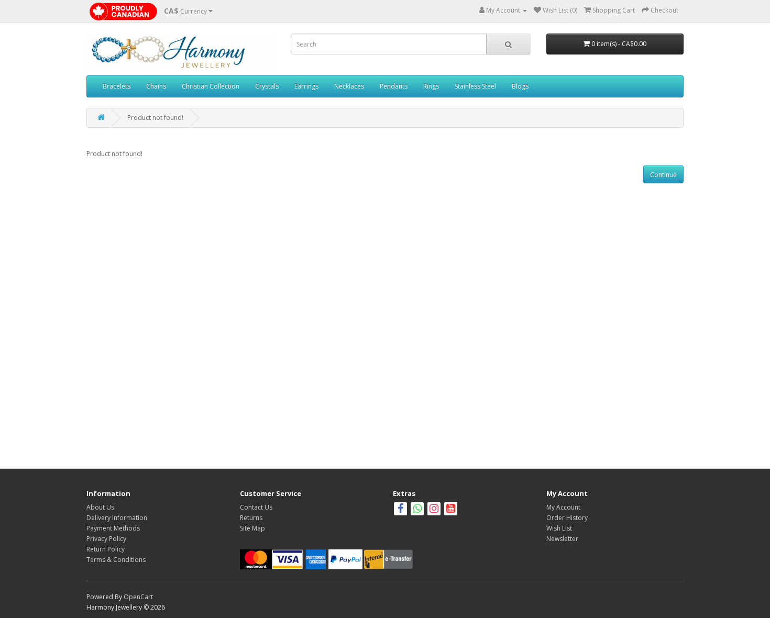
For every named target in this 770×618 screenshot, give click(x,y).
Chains (156, 86)
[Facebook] (400, 509)
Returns (251, 517)
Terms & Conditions (116, 559)
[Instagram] (434, 509)
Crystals (267, 86)
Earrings (306, 86)
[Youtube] (450, 509)
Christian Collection (210, 86)
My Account (563, 507)
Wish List (559, 528)
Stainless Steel (475, 86)
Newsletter (562, 538)
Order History (567, 517)
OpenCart (138, 596)
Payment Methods (113, 528)
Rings (431, 86)
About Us (100, 507)
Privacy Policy (106, 538)
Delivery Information (116, 517)
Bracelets (116, 86)
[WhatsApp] (417, 509)
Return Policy (105, 549)
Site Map (252, 528)
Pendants (394, 86)
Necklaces (349, 86)
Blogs (520, 86)
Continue (663, 174)
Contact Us (256, 507)
